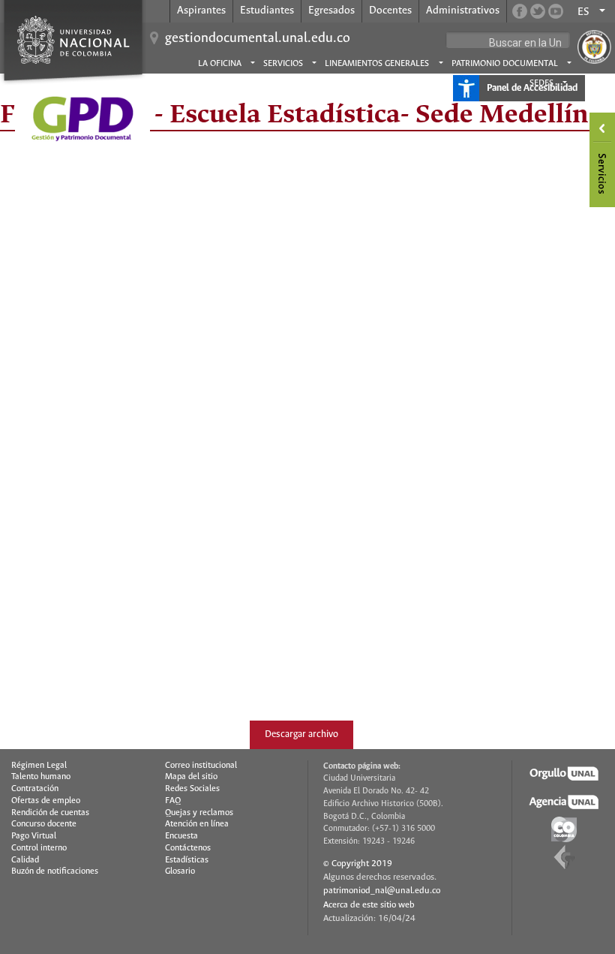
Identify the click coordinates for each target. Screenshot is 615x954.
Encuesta (181, 836)
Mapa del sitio (191, 776)
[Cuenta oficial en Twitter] (537, 11)
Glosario (180, 871)
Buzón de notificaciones (54, 871)
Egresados (331, 11)
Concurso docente (43, 824)
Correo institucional (201, 765)
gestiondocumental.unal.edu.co (257, 38)
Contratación (34, 788)
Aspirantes (201, 11)
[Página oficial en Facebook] (519, 11)
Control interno (39, 848)
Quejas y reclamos (199, 812)
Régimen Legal (39, 765)
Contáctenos (188, 848)
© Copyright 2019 (357, 863)
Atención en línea (197, 824)
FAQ (173, 800)
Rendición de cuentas (50, 812)
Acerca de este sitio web (369, 905)
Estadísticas (186, 860)
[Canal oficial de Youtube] (555, 11)
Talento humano (40, 776)
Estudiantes (267, 11)
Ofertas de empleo (45, 800)
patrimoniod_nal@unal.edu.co (381, 890)
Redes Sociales (192, 788)
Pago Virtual (33, 836)
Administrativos (463, 11)
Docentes (390, 11)
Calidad (25, 860)
